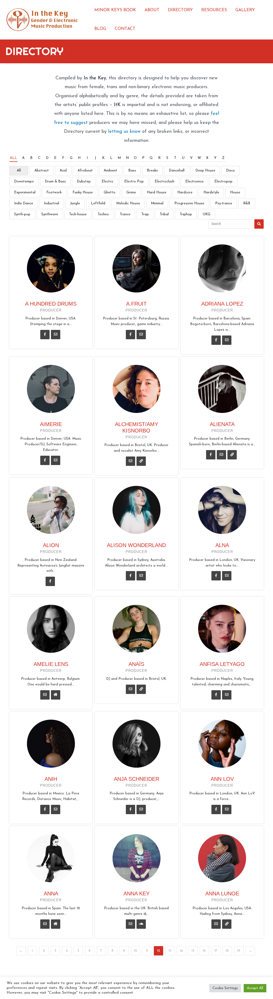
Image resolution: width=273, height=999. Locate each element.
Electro (107, 181)
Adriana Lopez (222, 304)
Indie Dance (23, 203)
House (235, 192)
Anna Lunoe (222, 893)
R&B (246, 203)
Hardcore (184, 192)
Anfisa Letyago (222, 664)
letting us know (124, 131)
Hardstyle (211, 192)
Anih (51, 779)
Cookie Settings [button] (225, 988)
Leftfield (98, 203)
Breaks (152, 170)
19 (238, 951)
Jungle (75, 203)
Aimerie (51, 424)
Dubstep (84, 181)
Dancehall (176, 170)
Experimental (24, 192)
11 (147, 951)
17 (215, 951)
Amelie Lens (51, 664)
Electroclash (164, 181)
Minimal (157, 203)
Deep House (205, 170)
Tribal (164, 214)
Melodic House (128, 203)
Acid (63, 170)
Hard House (156, 192)
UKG (206, 214)
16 (204, 951)
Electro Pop (134, 181)
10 (135, 951)
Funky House (83, 192)
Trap (145, 214)
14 (181, 951)
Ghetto (109, 192)
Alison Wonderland (136, 545)
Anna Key (136, 893)
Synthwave (49, 214)
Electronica (194, 181)
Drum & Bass (55, 181)
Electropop (223, 181)
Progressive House (189, 203)
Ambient (110, 170)
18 (227, 951)
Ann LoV (222, 779)
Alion (51, 545)
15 (192, 951)
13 (169, 951)
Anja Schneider (136, 779)
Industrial (51, 203)
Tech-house (78, 214)
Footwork (54, 192)
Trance (125, 214)
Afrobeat (85, 170)
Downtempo (24, 181)
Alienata (222, 424)
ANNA (51, 893)
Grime (131, 192)
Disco (230, 170)
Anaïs (136, 664)
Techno (103, 214)
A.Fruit (136, 304)
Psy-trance (223, 203)
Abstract (41, 170)
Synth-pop (22, 214)
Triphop (186, 214)
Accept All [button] (255, 988)
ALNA (222, 545)
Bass (132, 170)
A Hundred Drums (51, 304)
